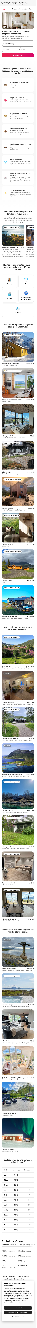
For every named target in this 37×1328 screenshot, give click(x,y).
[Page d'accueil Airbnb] (3, 9)
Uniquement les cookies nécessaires (18, 1312)
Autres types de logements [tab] (26, 1245)
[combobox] (17, 44)
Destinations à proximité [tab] (9, 1245)
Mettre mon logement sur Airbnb (22, 9)
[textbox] (9, 50)
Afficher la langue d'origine (21, 4)
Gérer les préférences (18, 1317)
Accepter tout (18, 1308)
